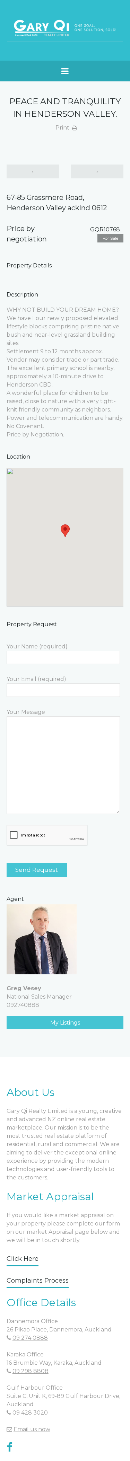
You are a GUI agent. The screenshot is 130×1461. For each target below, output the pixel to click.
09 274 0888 (30, 1338)
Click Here (22, 1259)
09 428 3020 (30, 1412)
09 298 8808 (30, 1371)
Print (62, 127)
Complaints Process (38, 1280)
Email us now (32, 1429)
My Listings (65, 1022)
